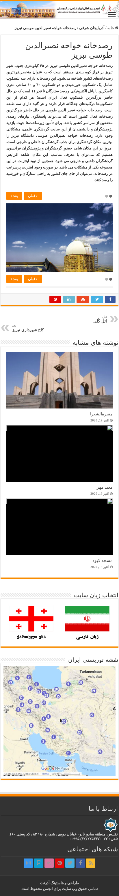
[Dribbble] (49, 863)
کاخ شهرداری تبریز (28, 328)
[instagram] (28, 863)
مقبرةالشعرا (101, 413)
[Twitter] (70, 863)
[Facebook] (80, 863)
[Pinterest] (59, 863)
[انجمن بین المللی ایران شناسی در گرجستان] (59, 9)
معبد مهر (105, 487)
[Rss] (90, 863)
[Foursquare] (38, 863)
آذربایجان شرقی (92, 28)
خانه (111, 28)
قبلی (32, 196)
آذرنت (45, 883)
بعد (15, 196)
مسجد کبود (102, 560)
